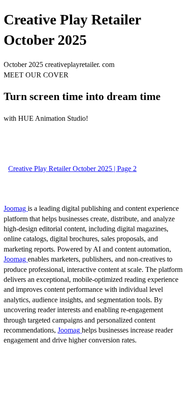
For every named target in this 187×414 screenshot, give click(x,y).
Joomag (16, 208)
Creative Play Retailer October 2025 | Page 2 (72, 168)
